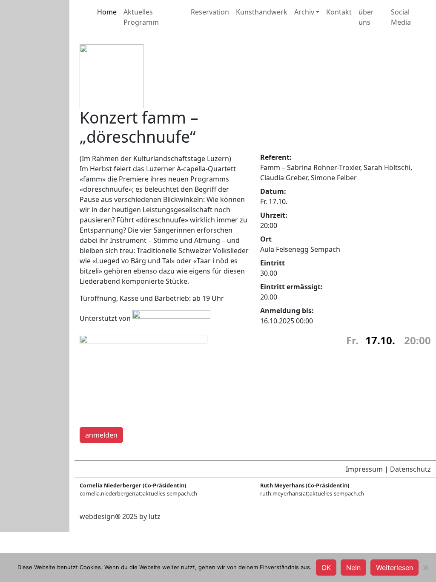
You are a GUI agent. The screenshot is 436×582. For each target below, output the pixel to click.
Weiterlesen (394, 567)
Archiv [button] (304, 12)
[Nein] (425, 567)
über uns (366, 17)
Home (107, 12)
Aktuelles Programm (141, 17)
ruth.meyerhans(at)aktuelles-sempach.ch (312, 493)
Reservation (210, 12)
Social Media (401, 17)
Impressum (364, 469)
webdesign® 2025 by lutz (120, 516)
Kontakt (339, 12)
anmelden (101, 435)
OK (326, 567)
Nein (353, 567)
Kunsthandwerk (261, 12)
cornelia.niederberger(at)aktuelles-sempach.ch (138, 493)
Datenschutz (410, 469)
